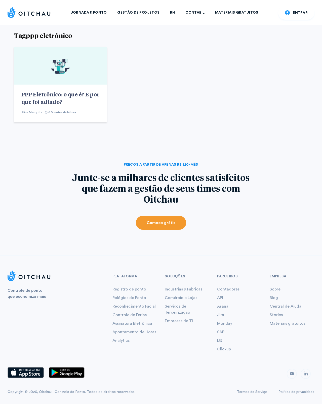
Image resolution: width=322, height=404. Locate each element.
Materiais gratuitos (287, 323)
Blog (274, 298)
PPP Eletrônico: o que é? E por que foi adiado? (60, 98)
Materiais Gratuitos (236, 12)
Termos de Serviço (252, 392)
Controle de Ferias (129, 315)
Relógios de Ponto (129, 298)
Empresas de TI (179, 321)
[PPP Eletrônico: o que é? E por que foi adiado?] (60, 65)
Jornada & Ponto (89, 12)
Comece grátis (161, 223)
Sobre (275, 289)
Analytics (121, 341)
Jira (220, 315)
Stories (276, 315)
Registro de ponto (129, 289)
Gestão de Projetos (138, 12)
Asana (222, 306)
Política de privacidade (296, 392)
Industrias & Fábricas (183, 289)
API (220, 298)
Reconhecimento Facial (134, 306)
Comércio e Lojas (181, 298)
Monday (224, 323)
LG (219, 341)
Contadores (228, 289)
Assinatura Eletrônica (132, 323)
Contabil (195, 12)
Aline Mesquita (31, 112)
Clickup (224, 349)
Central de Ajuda (285, 306)
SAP (220, 332)
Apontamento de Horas (134, 332)
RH (172, 12)
